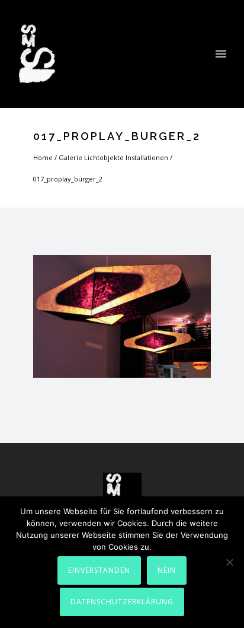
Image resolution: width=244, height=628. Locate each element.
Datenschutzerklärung (122, 602)
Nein (167, 570)
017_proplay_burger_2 (67, 178)
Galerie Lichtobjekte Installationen (113, 157)
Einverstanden (99, 570)
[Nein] (229, 562)
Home (43, 157)
